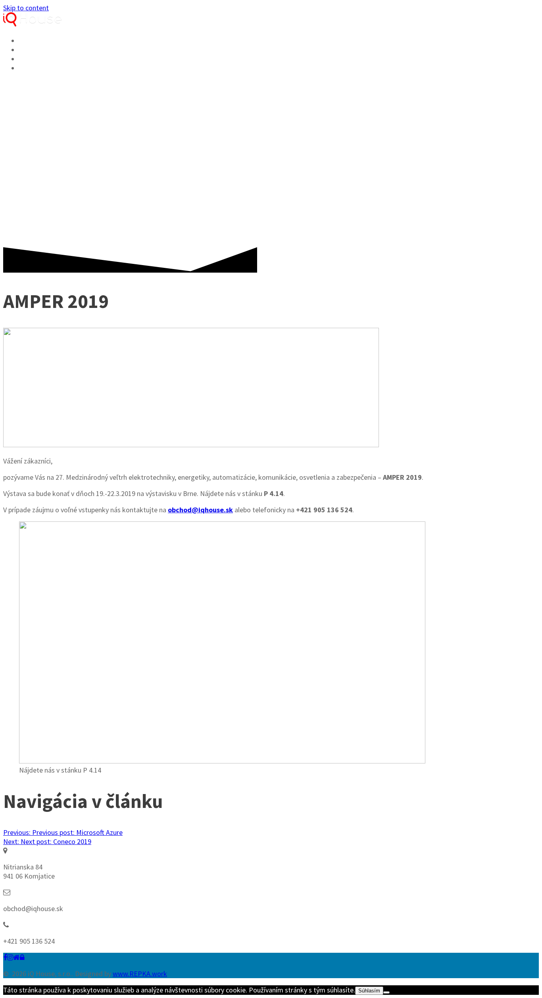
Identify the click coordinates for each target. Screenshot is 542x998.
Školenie (38, 59)
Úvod (29, 41)
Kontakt (37, 68)
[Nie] (386, 992)
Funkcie (35, 50)
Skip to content (26, 7)
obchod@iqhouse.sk (200, 509)
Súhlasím (369, 991)
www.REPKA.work (140, 973)
